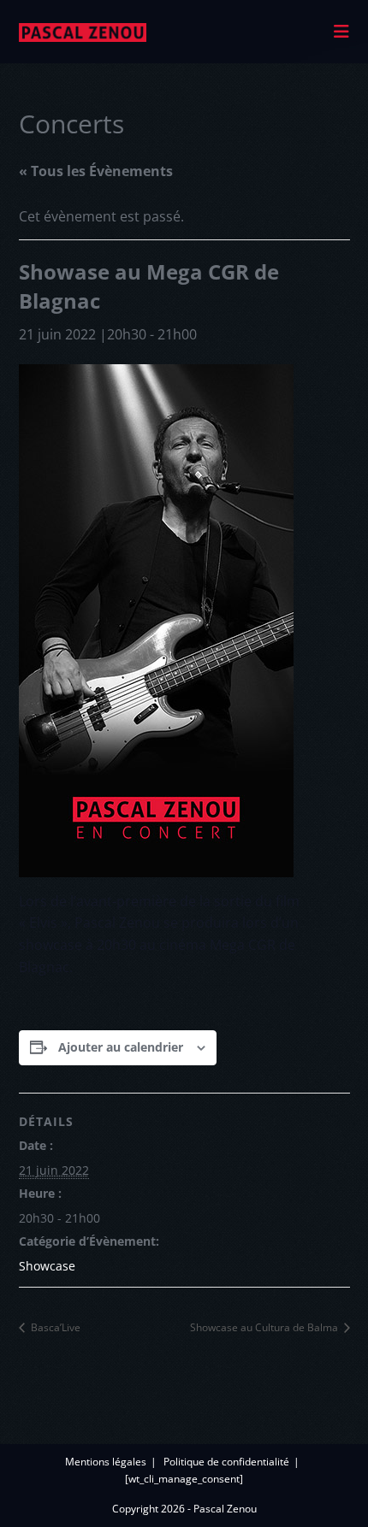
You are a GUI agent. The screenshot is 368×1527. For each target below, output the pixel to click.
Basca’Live (54, 1327)
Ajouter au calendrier (120, 1047)
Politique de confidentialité (226, 1461)
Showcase (47, 1266)
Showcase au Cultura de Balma (265, 1327)
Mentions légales (105, 1461)
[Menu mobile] (342, 31)
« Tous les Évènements (96, 171)
